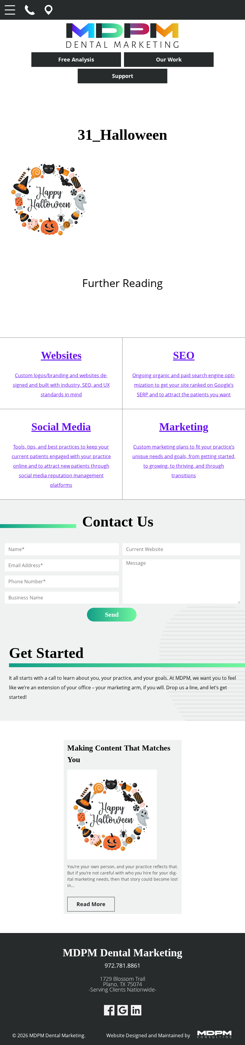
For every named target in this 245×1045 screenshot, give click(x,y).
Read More (90, 904)
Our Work (169, 59)
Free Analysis (76, 59)
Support (122, 75)
